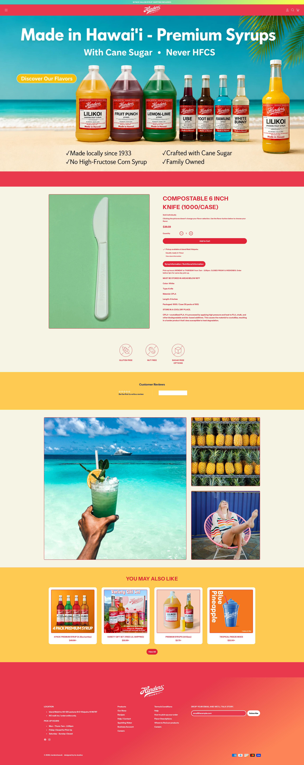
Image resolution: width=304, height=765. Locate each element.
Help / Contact (124, 719)
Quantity (166, 233)
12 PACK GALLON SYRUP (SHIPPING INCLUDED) (152, 2)
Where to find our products (166, 723)
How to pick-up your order (166, 714)
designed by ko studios (73, 755)
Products (122, 706)
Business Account (126, 727)
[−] (181, 233)
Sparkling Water (125, 723)
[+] (191, 233)
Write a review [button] (172, 393)
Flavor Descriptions (163, 719)
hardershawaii (56, 755)
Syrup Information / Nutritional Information (184, 264)
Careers (121, 731)
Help (156, 710)
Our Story (122, 710)
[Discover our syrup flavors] (152, 93)
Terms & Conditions (163, 706)
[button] (292, 10)
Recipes (121, 714)
